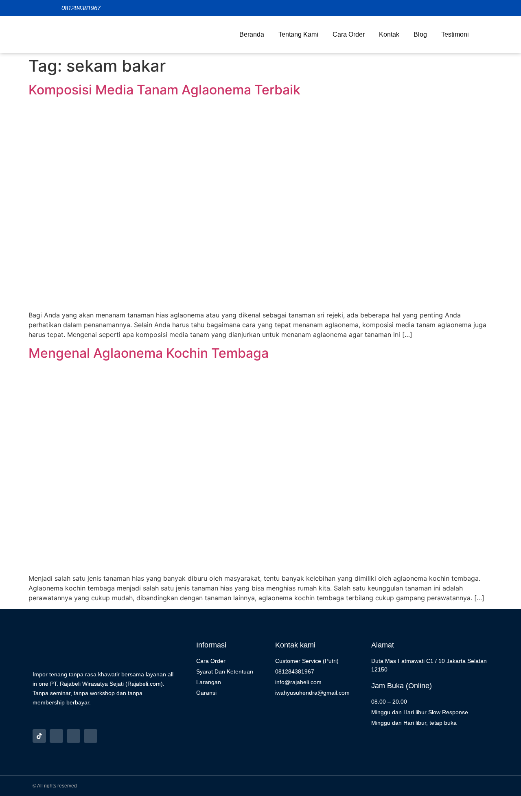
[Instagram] (56, 736)
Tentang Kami (298, 34)
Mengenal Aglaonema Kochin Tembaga (148, 353)
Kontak (389, 34)
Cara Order (349, 34)
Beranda (251, 34)
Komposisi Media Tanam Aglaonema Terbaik (164, 90)
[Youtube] (90, 736)
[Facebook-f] (73, 736)
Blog (420, 34)
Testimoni (455, 34)
